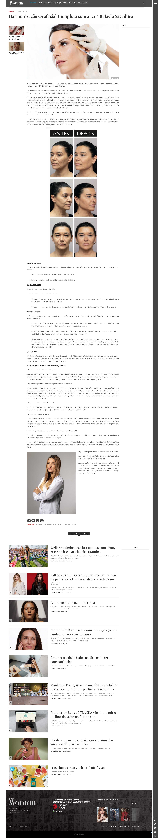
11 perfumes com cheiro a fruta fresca (78, 767)
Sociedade (82, 3)
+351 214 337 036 (131, 803)
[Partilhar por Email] (42, 521)
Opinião (63, 3)
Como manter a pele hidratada (73, 602)
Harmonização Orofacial (53, 524)
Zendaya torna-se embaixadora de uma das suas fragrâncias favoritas (82, 742)
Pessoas (72, 3)
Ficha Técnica (145, 826)
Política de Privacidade (108, 826)
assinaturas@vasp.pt (116, 803)
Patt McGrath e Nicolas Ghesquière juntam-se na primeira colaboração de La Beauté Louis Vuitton (84, 579)
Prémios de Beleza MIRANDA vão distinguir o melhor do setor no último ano (83, 714)
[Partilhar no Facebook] (29, 521)
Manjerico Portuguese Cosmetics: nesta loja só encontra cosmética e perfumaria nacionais (84, 687)
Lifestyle (48, 3)
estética (39, 524)
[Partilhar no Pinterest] (37, 521)
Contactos (135, 826)
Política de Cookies (124, 826)
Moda (56, 3)
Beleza (33, 3)
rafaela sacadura (70, 524)
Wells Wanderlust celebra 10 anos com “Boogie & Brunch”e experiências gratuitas (84, 549)
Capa (40, 3)
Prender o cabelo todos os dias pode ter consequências (79, 659)
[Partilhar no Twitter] (33, 521)
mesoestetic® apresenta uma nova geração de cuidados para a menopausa (84, 632)
